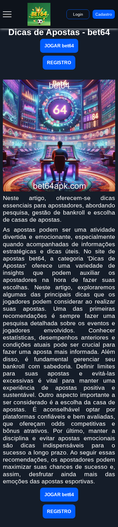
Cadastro (103, 14)
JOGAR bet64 (59, 45)
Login (78, 14)
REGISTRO (59, 62)
